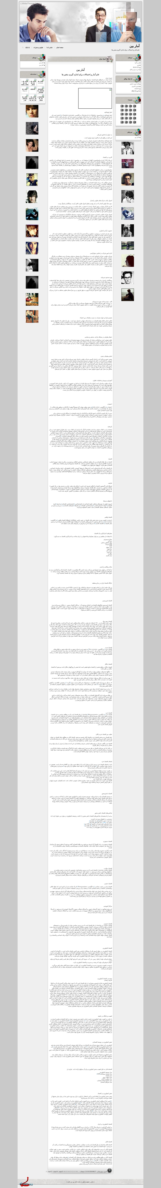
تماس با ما (49, 47)
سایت (104, 822)
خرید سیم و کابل (134, 69)
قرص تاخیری (135, 86)
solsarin (137, 88)
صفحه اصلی (59, 47)
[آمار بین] (82, 22)
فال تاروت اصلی (134, 84)
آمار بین (137, 137)
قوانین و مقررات (38, 47)
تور (138, 65)
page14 (55, 1171)
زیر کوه (137, 62)
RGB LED (136, 67)
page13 (50, 1171)
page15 (61, 1171)
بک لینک (27, 47)
